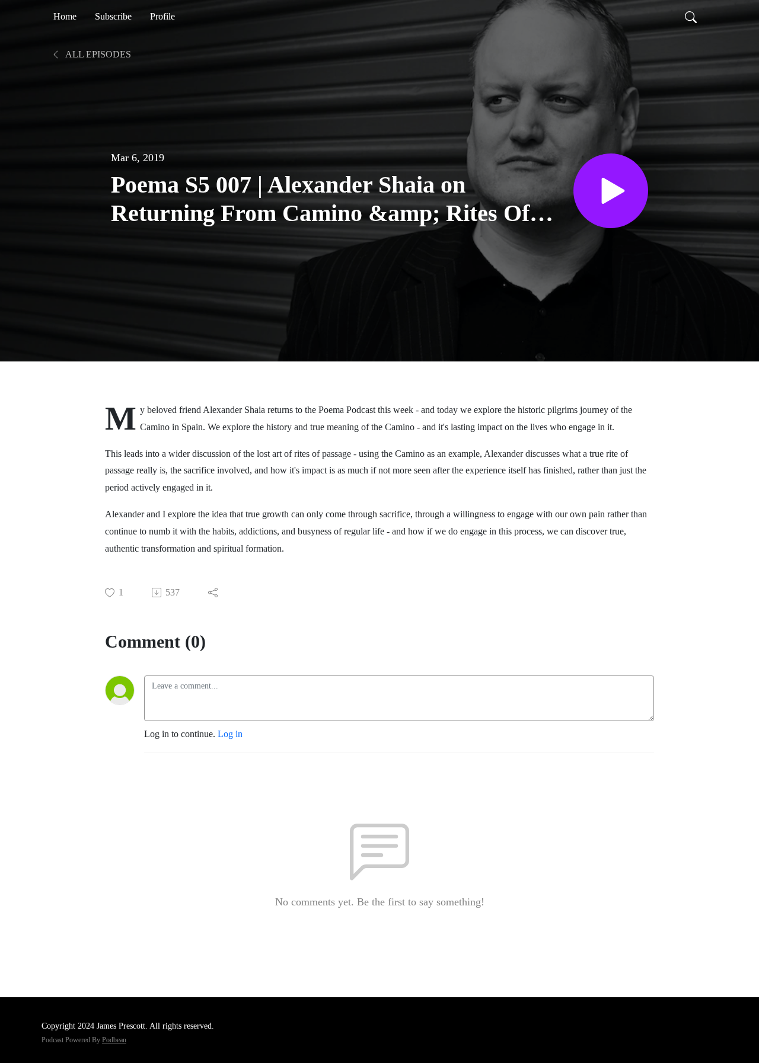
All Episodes (97, 54)
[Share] (214, 592)
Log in (230, 734)
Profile (162, 16)
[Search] (690, 16)
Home (64, 16)
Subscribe (113, 16)
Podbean (114, 1040)
